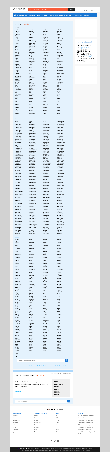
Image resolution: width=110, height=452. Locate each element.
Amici (57, 429)
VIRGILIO (32, 448)
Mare (57, 422)
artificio (56, 381)
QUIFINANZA (78, 448)
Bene (57, 432)
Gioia (35, 429)
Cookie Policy (36, 450)
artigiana (56, 391)
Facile (35, 418)
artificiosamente (58, 384)
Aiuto (50, 450)
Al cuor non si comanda (84, 429)
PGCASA (53, 448)
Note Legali (27, 450)
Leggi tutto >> (19, 391)
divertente (83, 52)
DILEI (69, 448)
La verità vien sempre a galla (86, 415)
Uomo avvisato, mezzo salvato (86, 418)
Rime (19, 19)
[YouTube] (58, 440)
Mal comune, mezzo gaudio (85, 425)
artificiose (56, 386)
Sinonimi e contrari (22, 15)
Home (15, 15)
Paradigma (37, 427)
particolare (84, 59)
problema (86, 47)
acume (88, 56)
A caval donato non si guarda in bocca (86, 432)
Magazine (86, 15)
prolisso (84, 50)
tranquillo (81, 54)
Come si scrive (54, 15)
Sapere (21, 9)
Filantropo (15, 418)
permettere (80, 56)
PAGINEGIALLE (38, 448)
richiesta (89, 45)
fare (89, 58)
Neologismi (40, 15)
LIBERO (28, 448)
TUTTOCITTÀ (65, 448)
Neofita (15, 427)
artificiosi (56, 388)
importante (84, 45)
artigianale (57, 393)
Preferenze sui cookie (43, 450)
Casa (57, 420)
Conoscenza (37, 422)
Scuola (61, 15)
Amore (58, 425)
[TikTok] (55, 440)
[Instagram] (51, 440)
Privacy (31, 450)
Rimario (46, 15)
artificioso (56, 389)
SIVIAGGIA (73, 448)
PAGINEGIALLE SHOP (46, 448)
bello (92, 59)
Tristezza (36, 432)
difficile (88, 54)
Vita (57, 415)
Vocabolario (32, 15)
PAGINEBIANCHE (58, 448)
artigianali (56, 394)
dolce (79, 50)
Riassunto (37, 425)
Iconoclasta (16, 429)
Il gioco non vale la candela (85, 427)
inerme (79, 58)
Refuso (15, 425)
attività (79, 48)
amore (80, 60)
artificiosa (56, 383)
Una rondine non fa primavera (86, 420)
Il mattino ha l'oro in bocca (85, 422)
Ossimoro (15, 415)
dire (78, 45)
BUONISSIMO (84, 448)
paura (85, 61)
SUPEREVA (90, 448)
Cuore (57, 427)
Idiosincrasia (16, 420)
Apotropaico (16, 432)
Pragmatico (37, 420)
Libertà (36, 415)
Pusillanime (16, 422)
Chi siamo (22, 450)
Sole (57, 418)
